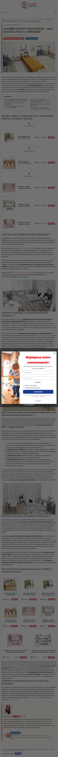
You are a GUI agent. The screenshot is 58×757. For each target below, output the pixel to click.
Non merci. (38, 401)
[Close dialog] (55, 353)
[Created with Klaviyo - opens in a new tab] (29, 405)
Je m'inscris (38, 392)
